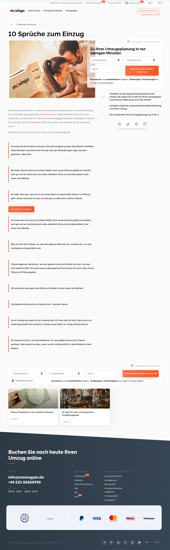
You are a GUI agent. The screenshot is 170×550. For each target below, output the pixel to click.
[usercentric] (104, 542)
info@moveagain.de (26, 476)
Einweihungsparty (48, 114)
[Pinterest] (111, 542)
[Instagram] (132, 542)
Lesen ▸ (14, 419)
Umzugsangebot (111, 496)
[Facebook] (125, 542)
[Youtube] (139, 542)
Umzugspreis (109, 500)
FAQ (76, 492)
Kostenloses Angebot (21, 209)
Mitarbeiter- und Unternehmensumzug (66, 3)
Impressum (78, 480)
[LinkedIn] (118, 542)
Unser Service (34, 10)
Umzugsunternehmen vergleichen (113, 490)
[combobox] (103, 60)
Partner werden (114, 3)
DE (150, 3)
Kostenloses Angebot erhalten (142, 70)
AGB (76, 488)
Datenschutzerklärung (83, 484)
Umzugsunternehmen (52, 10)
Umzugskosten (110, 480)
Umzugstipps (71, 10)
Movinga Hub (109, 484)
